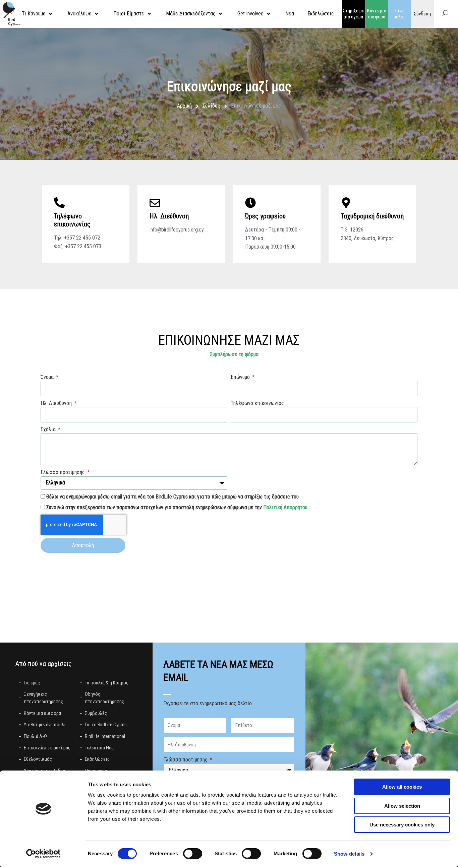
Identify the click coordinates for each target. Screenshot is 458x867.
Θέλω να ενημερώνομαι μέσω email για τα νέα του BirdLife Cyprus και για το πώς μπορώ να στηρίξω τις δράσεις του (172, 496)
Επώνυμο (241, 377)
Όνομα (48, 377)
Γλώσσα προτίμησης (63, 472)
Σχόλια (49, 429)
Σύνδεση (422, 14)
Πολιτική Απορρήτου (285, 507)
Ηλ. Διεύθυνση (169, 216)
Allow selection (402, 806)
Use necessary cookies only (402, 824)
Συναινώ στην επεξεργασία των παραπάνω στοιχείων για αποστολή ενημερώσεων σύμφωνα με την (176, 507)
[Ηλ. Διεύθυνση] (155, 202)
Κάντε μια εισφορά (376, 14)
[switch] (192, 853)
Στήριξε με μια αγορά (353, 14)
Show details (349, 854)
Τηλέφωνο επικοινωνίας (257, 403)
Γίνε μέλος (400, 14)
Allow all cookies (402, 787)
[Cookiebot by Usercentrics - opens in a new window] (43, 854)
